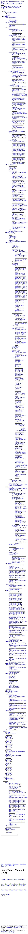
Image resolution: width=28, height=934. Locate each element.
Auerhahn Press (18, 362)
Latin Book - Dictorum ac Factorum (17, 571)
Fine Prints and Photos (14, 483)
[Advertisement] (14, 849)
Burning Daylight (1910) (14, 639)
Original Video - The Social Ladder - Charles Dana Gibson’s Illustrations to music (17, 713)
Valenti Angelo (12, 230)
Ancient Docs (12, 699)
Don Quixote (12, 25)
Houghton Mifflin (19, 417)
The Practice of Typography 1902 (16, 662)
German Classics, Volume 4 (18, 145)
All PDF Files (9, 692)
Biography (8, 13)
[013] (8, 885)
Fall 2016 (8, 749)
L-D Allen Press (18, 423)
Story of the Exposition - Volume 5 (17, 613)
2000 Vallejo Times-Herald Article (17, 802)
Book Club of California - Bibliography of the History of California (21, 253)
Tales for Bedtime (16, 76)
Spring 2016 (9, 750)
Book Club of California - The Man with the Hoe (21, 256)
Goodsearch (9, 828)
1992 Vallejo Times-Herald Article (17, 809)
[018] (6, 890)
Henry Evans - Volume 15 (21, 286)
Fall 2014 (8, 758)
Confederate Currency (14, 698)
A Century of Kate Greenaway (19, 54)
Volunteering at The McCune (13, 827)
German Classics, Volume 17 (18, 160)
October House (18, 438)
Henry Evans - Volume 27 (21, 297)
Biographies (12, 132)
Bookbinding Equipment (14, 671)
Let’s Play (14, 66)
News (7, 782)
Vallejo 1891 (12, 26)
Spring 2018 (9, 745)
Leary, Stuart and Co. (20, 424)
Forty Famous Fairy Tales (18, 74)
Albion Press (12, 666)
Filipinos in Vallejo (16, 34)
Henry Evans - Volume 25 (21, 296)
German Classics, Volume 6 (18, 148)
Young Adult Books (13, 71)
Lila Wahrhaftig (18, 461)
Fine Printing (9, 242)
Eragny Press (18, 402)
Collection (5, 16)
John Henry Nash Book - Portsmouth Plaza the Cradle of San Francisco (19, 216)
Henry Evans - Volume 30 (21, 299)
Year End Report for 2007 (15, 787)
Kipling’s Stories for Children (18, 58)
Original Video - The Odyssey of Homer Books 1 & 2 (16, 723)
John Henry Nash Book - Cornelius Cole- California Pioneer (18, 212)
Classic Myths (12, 586)
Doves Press (15, 263)
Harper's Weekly (13, 695)
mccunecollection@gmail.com (13, 927)
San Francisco (12, 683)
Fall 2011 (8, 765)
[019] (11, 890)
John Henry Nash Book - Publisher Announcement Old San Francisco (18, 227)
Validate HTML (4, 932)
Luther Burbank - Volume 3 (15, 595)
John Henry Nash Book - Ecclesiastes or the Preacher (18, 203)
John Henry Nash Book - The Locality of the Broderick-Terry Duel (19, 200)
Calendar (5, 777)
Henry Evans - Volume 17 (21, 288)
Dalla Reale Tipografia (20, 393)
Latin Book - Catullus (14, 567)
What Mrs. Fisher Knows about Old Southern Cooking (17, 618)
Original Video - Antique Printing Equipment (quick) (16, 719)
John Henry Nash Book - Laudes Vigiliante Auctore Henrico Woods (19, 223)
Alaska (10, 682)
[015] (17, 885)
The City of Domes (13, 626)
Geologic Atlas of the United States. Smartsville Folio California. (18, 129)
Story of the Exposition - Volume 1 (17, 608)
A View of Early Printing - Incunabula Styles (18, 496)
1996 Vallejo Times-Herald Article (17, 806)
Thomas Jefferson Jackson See (16, 231)
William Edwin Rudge (20, 464)
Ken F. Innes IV (19, 926)
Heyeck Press (18, 416)
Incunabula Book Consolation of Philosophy (21, 538)
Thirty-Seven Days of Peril (21, 322)
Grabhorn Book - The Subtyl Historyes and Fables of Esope (20, 317)
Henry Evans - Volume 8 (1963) (8, 865)
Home (4, 11)
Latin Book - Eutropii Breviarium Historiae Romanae (16, 578)
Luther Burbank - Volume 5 (15, 598)
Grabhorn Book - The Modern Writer (20, 320)
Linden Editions (18, 433)
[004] (17, 879)
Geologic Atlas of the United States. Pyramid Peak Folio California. (18, 121)
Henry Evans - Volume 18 (21, 290)
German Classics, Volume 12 (18, 155)
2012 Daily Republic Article (15, 791)
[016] (22, 885)
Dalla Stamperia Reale (20, 394)
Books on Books (10, 584)
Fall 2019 (8, 737)
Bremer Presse (18, 373)
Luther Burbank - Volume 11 (15, 605)
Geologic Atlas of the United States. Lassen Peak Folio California (18, 106)
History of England (16, 77)
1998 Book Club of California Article (17, 804)
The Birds (17, 476)
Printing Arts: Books (11, 660)
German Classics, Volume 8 (18, 150)
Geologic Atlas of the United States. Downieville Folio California (18, 99)
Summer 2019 (9, 738)
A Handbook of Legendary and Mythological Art (19, 556)
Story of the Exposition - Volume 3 (17, 611)
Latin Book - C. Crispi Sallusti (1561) (17, 570)
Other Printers (15, 357)
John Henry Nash (13, 171)
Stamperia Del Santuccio (20, 453)
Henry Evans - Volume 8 (20, 277)
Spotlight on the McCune (12, 22)
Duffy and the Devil (16, 57)
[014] (12, 885)
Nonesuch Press (15, 346)
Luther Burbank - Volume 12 (15, 607)
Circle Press (17, 384)
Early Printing (9, 487)
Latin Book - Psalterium (14, 572)
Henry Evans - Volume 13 (21, 283)
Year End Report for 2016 (15, 784)
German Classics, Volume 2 (18, 143)
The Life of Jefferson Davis (18, 134)
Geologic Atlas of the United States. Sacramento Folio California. (18, 125)
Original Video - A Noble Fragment (17, 726)
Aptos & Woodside (19, 360)
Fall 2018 (8, 742)
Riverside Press (15, 351)
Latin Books (9, 563)
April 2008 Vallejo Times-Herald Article (18, 797)
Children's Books (13, 52)
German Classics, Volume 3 (18, 144)
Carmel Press (18, 377)
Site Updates (9, 832)
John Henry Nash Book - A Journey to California (18, 175)
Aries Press (17, 361)
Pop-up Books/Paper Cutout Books (17, 131)
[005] (22, 879)
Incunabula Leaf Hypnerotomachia (19, 521)
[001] (3, 879)
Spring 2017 (9, 747)
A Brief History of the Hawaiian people (18, 625)
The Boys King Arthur (17, 79)
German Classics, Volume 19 (18, 163)
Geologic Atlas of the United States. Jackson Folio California (19, 102)
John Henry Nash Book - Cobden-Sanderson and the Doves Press (18, 194)
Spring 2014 (9, 759)
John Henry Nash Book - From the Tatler (20, 330)
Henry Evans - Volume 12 (21, 282)
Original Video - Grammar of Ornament (18, 721)
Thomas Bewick (13, 166)
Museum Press (18, 435)
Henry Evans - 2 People (20, 265)
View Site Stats (11, 931)
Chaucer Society (18, 380)
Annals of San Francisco (14, 614)
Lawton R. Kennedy (19, 432)
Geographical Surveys (14, 85)
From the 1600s (12, 550)
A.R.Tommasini (18, 457)
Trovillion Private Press (20, 458)
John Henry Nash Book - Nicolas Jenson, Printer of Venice (19, 206)
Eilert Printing (18, 401)
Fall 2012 (8, 763)
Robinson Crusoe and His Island (19, 75)
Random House (18, 448)
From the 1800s (12, 554)
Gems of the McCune (11, 17)
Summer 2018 (9, 744)
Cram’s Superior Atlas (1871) (18, 51)
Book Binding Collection (12, 691)
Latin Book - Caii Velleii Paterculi (17, 573)
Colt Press (17, 388)
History (8, 15)
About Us (5, 781)
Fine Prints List (12, 674)
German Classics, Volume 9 (18, 152)
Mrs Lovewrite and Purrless (18, 70)
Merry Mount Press (19, 434)
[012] (3, 885)
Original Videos (9, 710)
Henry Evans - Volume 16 (21, 287)
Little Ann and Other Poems (18, 53)
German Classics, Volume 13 (18, 157)
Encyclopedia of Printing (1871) (19, 49)
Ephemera (8, 689)
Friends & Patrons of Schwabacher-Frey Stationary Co (19, 405)
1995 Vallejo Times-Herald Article (17, 807)
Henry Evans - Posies (20, 273)
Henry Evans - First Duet (20, 268)
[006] (2, 884)
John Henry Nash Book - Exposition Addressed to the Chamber (18, 181)
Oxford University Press (20, 439)
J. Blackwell (18, 419)
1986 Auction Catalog (14, 811)
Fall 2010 (8, 768)
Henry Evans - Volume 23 (21, 295)
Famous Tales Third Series (18, 72)
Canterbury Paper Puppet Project (13, 755)
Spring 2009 (9, 772)
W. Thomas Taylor (19, 460)
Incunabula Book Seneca (20, 530)
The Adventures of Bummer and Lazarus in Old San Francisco (19, 60)
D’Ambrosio (18, 392)
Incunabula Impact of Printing (19, 493)
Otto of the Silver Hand (17, 67)
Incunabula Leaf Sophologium (18, 504)
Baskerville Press (16, 249)
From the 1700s (12, 552)
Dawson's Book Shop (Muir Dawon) (20, 398)
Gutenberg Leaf (12, 21)
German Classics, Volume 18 (18, 162)
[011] (24, 884)
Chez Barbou (18, 383)
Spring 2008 (9, 774)
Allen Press (14, 245)
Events (5, 731)
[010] (20, 884)
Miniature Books (16, 350)
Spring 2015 (9, 756)
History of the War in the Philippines (17, 24)
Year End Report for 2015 (15, 786)
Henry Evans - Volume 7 (20, 276)
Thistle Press (18, 456)
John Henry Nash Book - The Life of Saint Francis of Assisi (19, 178)
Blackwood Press (19, 370)
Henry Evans (12, 169)
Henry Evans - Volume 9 (20, 278)
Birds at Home (15, 56)
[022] (25, 890)
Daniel (16, 396)
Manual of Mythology (14, 589)
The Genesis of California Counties (17, 627)
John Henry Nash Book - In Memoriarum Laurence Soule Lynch (18, 220)
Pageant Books (18, 440)
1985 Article (12, 813)
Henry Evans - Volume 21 (21, 293)
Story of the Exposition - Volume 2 (17, 609)
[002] (8, 879)
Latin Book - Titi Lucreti (14, 582)
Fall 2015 (8, 754)
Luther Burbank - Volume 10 (15, 604)
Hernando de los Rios (17, 33)
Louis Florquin (12, 678)
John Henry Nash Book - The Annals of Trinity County (19, 184)
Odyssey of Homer (13, 240)
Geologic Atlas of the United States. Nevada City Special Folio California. (19, 117)
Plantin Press (15, 347)
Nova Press (17, 437)
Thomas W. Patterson (20, 442)
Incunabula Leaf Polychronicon (18, 514)
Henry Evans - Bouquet (20, 267)
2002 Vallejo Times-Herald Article (17, 801)
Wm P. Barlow (18, 366)
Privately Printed (18, 446)
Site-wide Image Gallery (11, 729)
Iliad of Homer (12, 237)
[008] (11, 884)
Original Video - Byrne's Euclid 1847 (17, 724)
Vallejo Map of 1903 (14, 686)
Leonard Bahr (18, 364)
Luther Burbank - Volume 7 (15, 600)
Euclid (10, 19)
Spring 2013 (9, 761)
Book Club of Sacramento (18, 261)
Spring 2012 (9, 764)
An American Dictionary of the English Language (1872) (19, 37)
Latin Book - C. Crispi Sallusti (16, 568)
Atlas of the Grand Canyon (18, 481)
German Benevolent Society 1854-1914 (18, 628)
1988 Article (12, 810)
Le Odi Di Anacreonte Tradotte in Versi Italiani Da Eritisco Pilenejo (18, 485)
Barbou (16, 365)
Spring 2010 (9, 769)
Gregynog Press (18, 412)
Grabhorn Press (15, 314)
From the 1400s (12, 544)
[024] (8, 894)
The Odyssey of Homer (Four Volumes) (20, 353)
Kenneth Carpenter (19, 378)
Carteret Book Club (19, 379)
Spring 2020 (9, 735)
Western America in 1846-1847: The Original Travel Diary (21, 469)
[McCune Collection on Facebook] (26, 4)
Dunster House (18, 400)
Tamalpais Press (18, 455)
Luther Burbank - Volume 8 (15, 602)
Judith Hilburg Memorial (14, 790)
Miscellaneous (9, 694)
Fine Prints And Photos (11, 673)
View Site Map (4, 931)
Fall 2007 (8, 776)
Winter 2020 (9, 736)
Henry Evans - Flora (19, 269)
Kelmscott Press (15, 325)
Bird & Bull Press (19, 368)
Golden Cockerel (16, 68)
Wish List (8, 830)
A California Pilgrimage (14, 623)
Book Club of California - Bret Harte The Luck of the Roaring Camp (21, 259)
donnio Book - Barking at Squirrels (17, 696)
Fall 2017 (8, 746)
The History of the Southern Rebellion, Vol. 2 (18, 561)
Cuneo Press (18, 391)
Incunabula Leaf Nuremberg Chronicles (20, 517)
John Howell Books (19, 421)
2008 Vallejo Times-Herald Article (17, 799)
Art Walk (8, 732)
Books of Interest (10, 232)
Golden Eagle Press (19, 407)
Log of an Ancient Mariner (15, 591)
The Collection (8, 864)
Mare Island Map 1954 (14, 687)
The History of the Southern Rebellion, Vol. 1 (18, 559)
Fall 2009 (8, 770)
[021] (20, 890)
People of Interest (10, 164)
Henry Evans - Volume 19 (21, 291)
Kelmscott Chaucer (13, 20)
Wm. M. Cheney (19, 382)
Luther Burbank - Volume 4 (15, 596)
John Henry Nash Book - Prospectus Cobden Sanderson (19, 209)
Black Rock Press (19, 369)
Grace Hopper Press (19, 409)
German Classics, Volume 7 (18, 149)
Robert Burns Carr (13, 680)
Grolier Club (18, 414)
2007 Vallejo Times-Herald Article (17, 800)
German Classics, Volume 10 (18, 153)
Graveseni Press (18, 410)
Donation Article (13, 824)
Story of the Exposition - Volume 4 (17, 612)
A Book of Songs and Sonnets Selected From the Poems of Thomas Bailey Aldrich (21, 473)
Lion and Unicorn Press (20, 430)
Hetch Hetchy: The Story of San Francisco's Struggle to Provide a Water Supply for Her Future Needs (18, 621)
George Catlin (12, 168)
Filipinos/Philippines (13, 29)
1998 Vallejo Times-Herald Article (17, 805)
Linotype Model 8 (13, 669)
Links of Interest (13, 788)
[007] (6, 884)
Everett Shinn (12, 677)
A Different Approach (11, 12)
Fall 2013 (8, 760)
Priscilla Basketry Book (14, 616)
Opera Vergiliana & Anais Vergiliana (17, 241)
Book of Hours (18, 494)
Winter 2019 (9, 741)
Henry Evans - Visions (20, 274)
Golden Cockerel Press (17, 313)
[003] (12, 879)
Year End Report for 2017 (15, 783)
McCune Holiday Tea (11, 733)
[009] (15, 884)
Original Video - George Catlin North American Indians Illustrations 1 (17, 716)
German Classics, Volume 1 (18, 141)
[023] (3, 894)
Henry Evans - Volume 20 (21, 292)
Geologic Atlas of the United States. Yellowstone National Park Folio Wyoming (19, 113)
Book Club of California (17, 250)
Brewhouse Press (19, 374)
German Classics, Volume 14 (18, 158)
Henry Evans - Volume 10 (21, 279)
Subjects (8, 27)
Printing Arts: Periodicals (12, 641)
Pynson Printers (18, 447)
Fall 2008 (8, 773)
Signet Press (17, 451)
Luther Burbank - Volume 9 (15, 603)
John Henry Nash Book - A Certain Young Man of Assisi (18, 197)
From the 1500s (12, 547)
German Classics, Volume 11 (18, 154)
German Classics (13, 140)
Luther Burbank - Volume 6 (15, 599)
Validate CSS (11, 932)
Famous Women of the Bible (15, 588)
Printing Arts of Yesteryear (12, 663)
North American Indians (23, 428)
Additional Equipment (14, 672)
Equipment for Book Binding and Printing (15, 664)
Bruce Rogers (15, 348)
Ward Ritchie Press (19, 462)
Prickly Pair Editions (19, 444)
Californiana (9, 590)
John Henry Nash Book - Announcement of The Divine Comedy (19, 188)
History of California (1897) (15, 632)
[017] (2, 890)
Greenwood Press (19, 411)
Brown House (18, 375)
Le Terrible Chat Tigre (17, 65)
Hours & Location (10, 779)
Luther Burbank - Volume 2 (15, 594)
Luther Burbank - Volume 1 (15, 593)
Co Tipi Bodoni (18, 387)
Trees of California (13, 637)
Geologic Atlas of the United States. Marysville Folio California (18, 110)
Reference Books (13, 35)
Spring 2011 (9, 767)
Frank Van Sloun (13, 681)
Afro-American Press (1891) (15, 640)
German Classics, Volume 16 (18, 159)
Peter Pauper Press (19, 443)
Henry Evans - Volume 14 (21, 284)
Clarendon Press (18, 386)
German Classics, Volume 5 (18, 146)
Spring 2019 (9, 740)
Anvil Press (17, 359)
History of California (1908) (15, 634)
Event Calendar (9, 778)
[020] (15, 890)
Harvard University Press (20, 415)
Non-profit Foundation (11, 825)
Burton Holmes (12, 167)
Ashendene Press (16, 247)
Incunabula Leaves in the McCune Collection (17, 499)
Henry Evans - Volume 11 (21, 281)
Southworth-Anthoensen (20, 452)
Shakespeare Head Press (20, 449)
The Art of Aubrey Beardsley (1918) (17, 585)
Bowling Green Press (20, 371)
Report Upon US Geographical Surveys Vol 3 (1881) (19, 87)
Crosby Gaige (18, 389)
